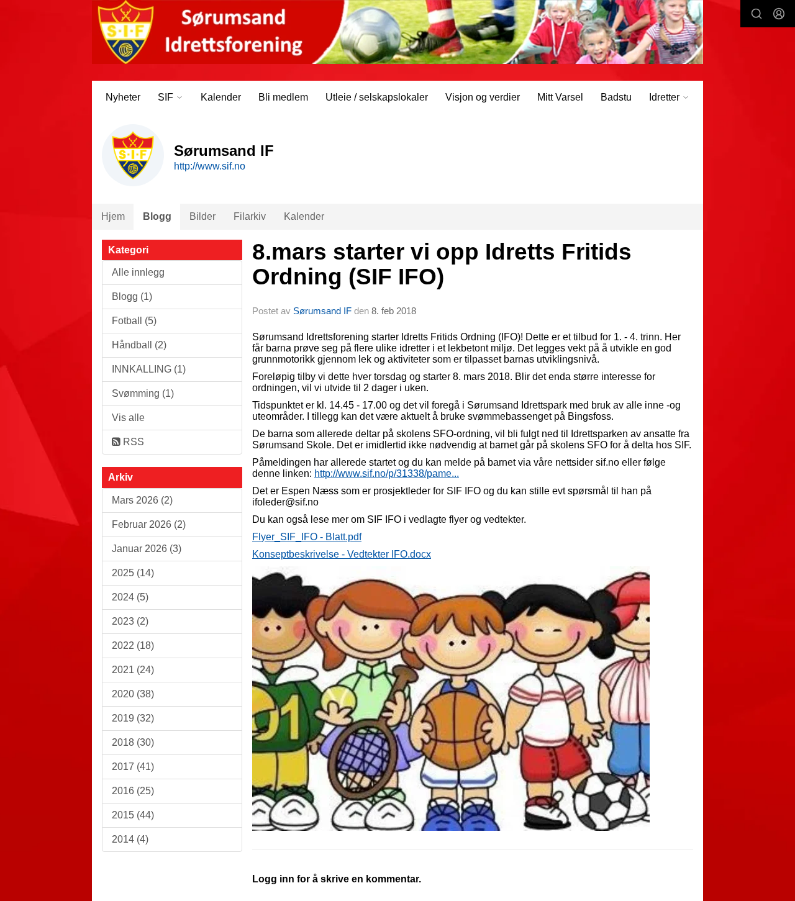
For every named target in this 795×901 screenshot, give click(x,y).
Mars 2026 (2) (142, 500)
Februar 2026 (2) (149, 524)
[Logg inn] (779, 13)
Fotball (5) (134, 320)
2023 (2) (130, 621)
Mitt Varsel (560, 97)
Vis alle (128, 417)
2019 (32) (133, 718)
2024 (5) (130, 597)
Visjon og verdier (482, 97)
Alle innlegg (138, 272)
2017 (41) (133, 766)
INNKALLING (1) (149, 369)
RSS (132, 442)
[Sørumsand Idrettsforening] (397, 32)
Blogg (157, 216)
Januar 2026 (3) (146, 548)
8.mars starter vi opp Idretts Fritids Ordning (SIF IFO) (442, 264)
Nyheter (123, 97)
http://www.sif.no (209, 166)
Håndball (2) (139, 345)
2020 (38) (133, 694)
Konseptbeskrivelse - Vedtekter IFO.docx (341, 554)
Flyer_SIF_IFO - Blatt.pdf (306, 537)
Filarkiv (250, 216)
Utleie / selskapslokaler (376, 97)
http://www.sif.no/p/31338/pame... (386, 473)
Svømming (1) (143, 393)
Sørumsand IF (322, 311)
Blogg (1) (132, 296)
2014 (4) (130, 839)
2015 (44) (133, 815)
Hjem (113, 216)
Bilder (202, 216)
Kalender (221, 97)
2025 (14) (133, 573)
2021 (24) (133, 669)
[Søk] (756, 13)
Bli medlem (283, 97)
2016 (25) (133, 791)
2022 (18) (133, 645)
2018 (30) (133, 742)
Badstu (616, 97)
